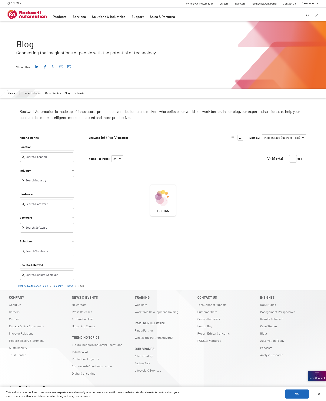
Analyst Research (271, 355)
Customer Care (207, 312)
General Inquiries (208, 319)
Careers (14, 312)
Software (26, 217)
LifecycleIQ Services (148, 370)
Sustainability (18, 347)
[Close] (319, 393)
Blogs (264, 333)
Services (79, 17)
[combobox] (284, 137)
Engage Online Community (26, 326)
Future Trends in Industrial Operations (97, 344)
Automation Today (272, 340)
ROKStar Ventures (209, 340)
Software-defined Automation (92, 366)
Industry (25, 170)
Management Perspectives (277, 312)
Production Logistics (85, 359)
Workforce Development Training (156, 312)
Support (137, 17)
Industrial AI (80, 352)
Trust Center (17, 355)
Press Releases (82, 312)
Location (26, 147)
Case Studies (269, 326)
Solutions (26, 241)
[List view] (233, 138)
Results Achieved (31, 265)
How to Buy (204, 326)
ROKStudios (268, 304)
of (299, 158)
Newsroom (79, 304)
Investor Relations (21, 333)
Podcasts (266, 347)
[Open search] (308, 16)
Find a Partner (144, 330)
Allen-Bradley (144, 356)
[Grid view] (240, 138)
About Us (15, 304)
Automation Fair (82, 319)
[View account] (316, 16)
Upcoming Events (83, 326)
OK (297, 394)
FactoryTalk (142, 363)
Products (60, 17)
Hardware (26, 194)
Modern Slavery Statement (26, 340)
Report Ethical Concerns (213, 333)
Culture (14, 319)
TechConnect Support (211, 304)
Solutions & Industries (108, 17)
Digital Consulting (83, 373)
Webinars (141, 304)
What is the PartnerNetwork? (154, 337)
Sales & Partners (162, 17)
